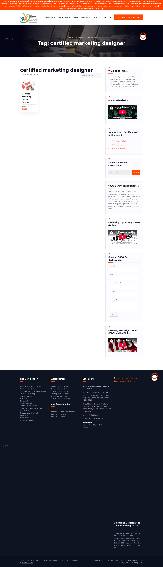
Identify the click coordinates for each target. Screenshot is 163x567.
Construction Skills (134, 1)
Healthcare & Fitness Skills (9, 3)
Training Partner (63, 17)
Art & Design (24, 410)
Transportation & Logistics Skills (68, 3)
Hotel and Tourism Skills (149, 1)
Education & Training (27, 394)
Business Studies (26, 396)
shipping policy (137, 563)
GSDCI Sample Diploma (150, 6)
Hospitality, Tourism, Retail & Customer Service (49, 6)
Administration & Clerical (29, 389)
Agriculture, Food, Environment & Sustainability (80, 6)
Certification (85, 17)
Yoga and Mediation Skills (121, 3)
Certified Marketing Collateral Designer (84, 37)
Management (25, 398)
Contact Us (98, 8)
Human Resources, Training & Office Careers (18, 6)
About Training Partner (59, 386)
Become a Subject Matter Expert (63, 412)
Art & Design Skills (25, 3)
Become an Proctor (58, 416)
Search (136, 172)
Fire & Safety (24, 415)
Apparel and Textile (27, 418)
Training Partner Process (60, 391)
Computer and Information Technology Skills (78, 1)
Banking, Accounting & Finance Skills (16, 1)
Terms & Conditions (114, 560)
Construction (25, 401)
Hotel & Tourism (26, 403)
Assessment (50, 17)
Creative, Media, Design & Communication (110, 6)
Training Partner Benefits (60, 394)
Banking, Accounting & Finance (31, 386)
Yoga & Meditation (27, 420)
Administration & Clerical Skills (39, 1)
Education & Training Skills (102, 1)
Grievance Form (98, 560)
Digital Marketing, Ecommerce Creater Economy (146, 3)
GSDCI (75, 17)
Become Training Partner (60, 389)
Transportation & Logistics (29, 413)
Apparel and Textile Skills (103, 3)
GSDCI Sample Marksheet (68, 8)
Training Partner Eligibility (60, 398)
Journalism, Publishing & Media (31, 408)
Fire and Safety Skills (86, 3)
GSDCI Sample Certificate (133, 6)
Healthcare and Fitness (28, 406)
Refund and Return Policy (134, 560)
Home (66, 37)
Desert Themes (27, 563)
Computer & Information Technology (33, 391)
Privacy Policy (124, 563)
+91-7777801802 (91, 415)
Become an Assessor (58, 414)
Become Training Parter (85, 8)
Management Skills (56, 1)
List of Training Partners (60, 396)
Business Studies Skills (119, 1)
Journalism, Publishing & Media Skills (44, 3)
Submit (113, 314)
